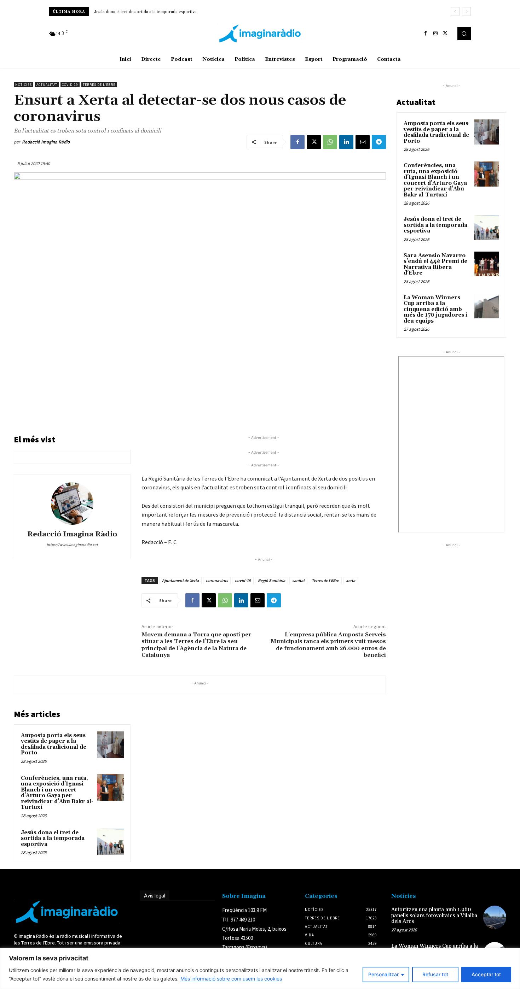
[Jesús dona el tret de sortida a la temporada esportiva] (110, 842)
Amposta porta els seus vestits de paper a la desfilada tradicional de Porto (53, 744)
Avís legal (154, 896)
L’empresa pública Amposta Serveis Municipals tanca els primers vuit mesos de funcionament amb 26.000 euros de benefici (328, 645)
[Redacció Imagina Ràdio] (72, 503)
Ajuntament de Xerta (180, 580)
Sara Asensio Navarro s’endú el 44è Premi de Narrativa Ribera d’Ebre (164, 11)
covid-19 (243, 580)
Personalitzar (383, 974)
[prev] (455, 11)
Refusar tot (435, 974)
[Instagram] (435, 34)
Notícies (23, 84)
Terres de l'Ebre (99, 84)
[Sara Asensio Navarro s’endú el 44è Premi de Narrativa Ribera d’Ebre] (486, 264)
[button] (464, 33)
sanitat (298, 580)
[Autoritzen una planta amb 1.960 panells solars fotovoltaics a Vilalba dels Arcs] (494, 917)
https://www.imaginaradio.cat (72, 544)
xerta (350, 580)
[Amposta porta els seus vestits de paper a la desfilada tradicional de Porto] (110, 744)
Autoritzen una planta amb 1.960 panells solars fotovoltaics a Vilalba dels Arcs (434, 915)
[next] (466, 11)
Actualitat (46, 84)
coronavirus (217, 580)
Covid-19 (70, 84)
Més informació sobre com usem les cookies (231, 979)
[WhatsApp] (330, 142)
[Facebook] (426, 34)
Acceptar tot (486, 974)
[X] (445, 34)
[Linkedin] (346, 142)
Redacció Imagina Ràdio (46, 142)
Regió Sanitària (271, 580)
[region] (260, 968)
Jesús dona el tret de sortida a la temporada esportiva (53, 838)
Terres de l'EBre (325, 580)
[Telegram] (379, 142)
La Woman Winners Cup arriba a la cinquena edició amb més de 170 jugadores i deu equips (435, 309)
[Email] (363, 142)
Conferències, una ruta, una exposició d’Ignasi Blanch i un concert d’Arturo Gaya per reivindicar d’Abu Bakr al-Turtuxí (57, 793)
